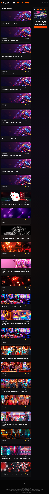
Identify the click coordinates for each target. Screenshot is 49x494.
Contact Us (37, 484)
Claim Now (40, 26)
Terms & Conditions (13, 484)
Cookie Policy (24, 484)
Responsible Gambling (30, 484)
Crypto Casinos (45, 2)
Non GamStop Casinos (12, 486)
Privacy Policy (19, 484)
